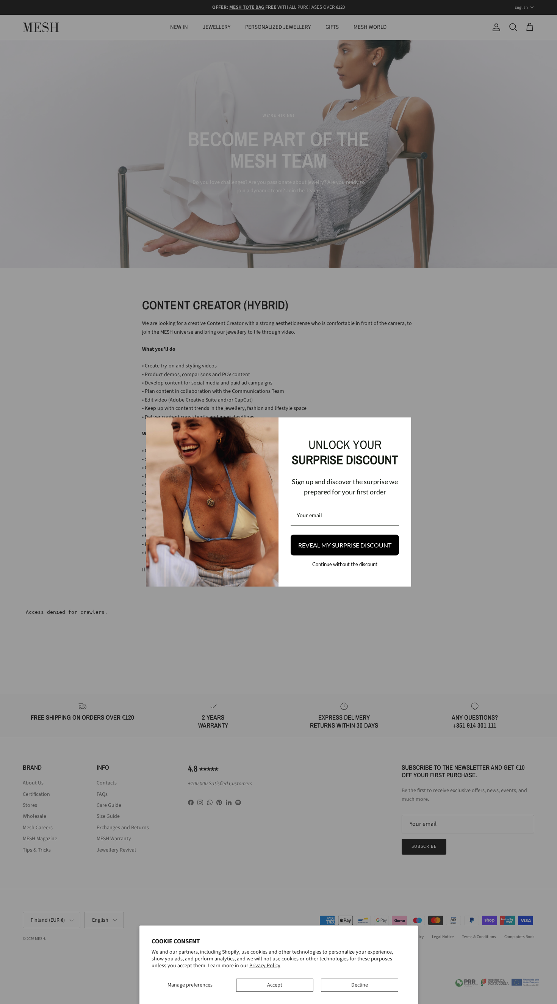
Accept (274, 985)
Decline (359, 985)
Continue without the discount (344, 564)
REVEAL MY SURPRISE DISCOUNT (344, 545)
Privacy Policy (264, 965)
